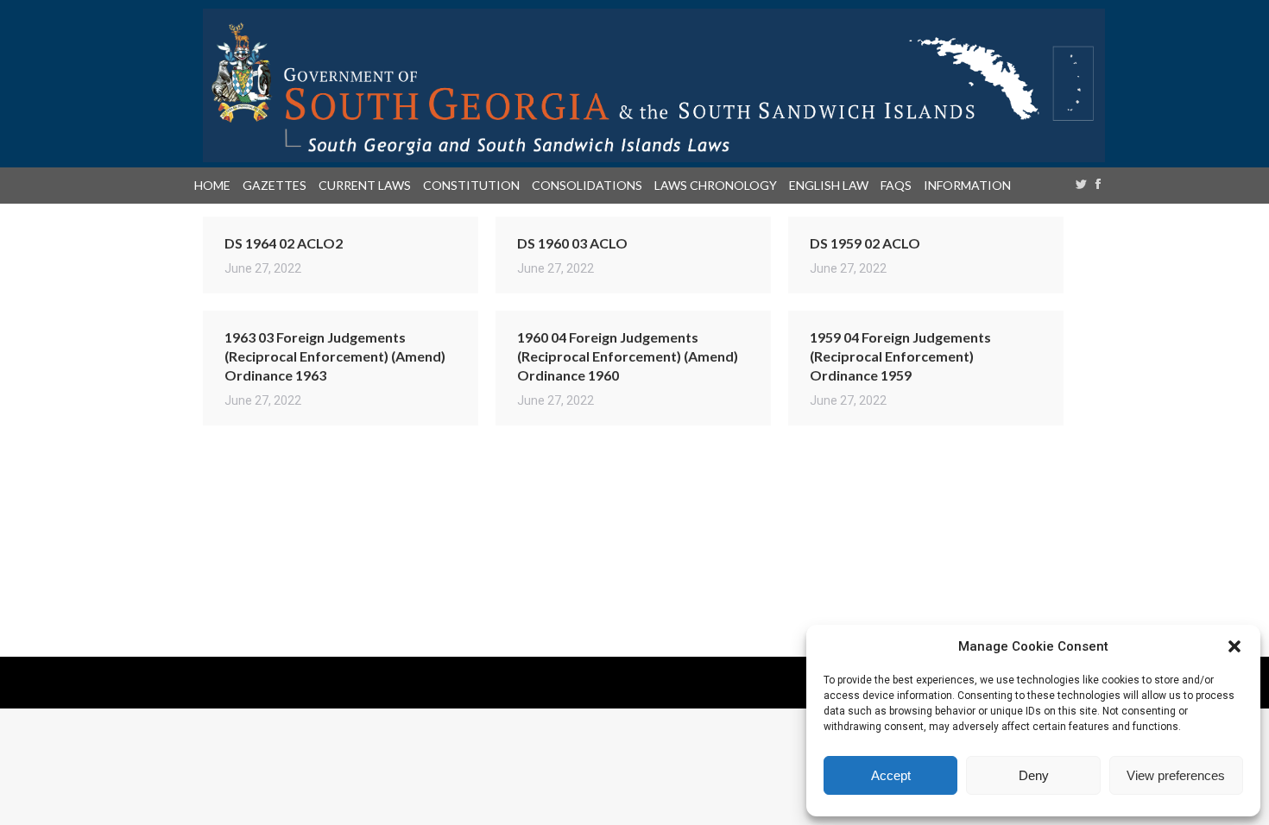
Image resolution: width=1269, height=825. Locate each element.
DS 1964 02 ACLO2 (283, 243)
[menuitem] (215, 185)
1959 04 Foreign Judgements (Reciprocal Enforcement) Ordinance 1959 (900, 356)
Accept (891, 775)
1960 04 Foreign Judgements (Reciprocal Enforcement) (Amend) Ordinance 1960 (627, 356)
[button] (1234, 646)
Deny (1034, 775)
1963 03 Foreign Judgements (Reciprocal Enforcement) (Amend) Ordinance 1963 (334, 356)
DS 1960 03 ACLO (572, 243)
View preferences (1176, 775)
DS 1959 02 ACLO (865, 243)
